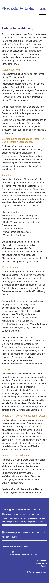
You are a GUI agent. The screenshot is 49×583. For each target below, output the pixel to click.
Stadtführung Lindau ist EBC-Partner (24, 555)
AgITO (31, 572)
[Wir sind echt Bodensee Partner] (24, 552)
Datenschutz (41, 563)
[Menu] (41, 11)
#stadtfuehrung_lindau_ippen (15, 547)
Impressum (42, 560)
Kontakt (43, 566)
